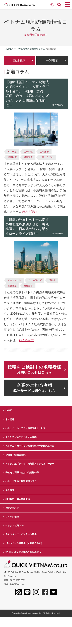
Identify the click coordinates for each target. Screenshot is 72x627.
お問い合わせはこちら (34, 369)
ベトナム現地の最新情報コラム (29, 49)
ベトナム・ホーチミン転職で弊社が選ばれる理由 (30, 446)
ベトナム (12, 152)
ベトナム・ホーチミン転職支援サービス (25, 428)
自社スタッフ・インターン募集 (21, 534)
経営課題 (12, 285)
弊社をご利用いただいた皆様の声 (22, 472)
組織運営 (28, 157)
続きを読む (29, 211)
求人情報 (10, 419)
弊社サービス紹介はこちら (34, 388)
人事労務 (28, 152)
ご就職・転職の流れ (15, 455)
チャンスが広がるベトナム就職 (21, 437)
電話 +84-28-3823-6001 (14, 580)
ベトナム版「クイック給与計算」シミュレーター (30, 463)
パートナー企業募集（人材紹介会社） (24, 543)
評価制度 (12, 157)
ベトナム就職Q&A (15, 525)
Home (8, 49)
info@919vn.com (16, 584)
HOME (9, 410)
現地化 (52, 280)
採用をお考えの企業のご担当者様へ (23, 552)
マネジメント (14, 280)
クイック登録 (12, 516)
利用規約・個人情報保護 (18, 499)
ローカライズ (35, 280)
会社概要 (10, 490)
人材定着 (44, 152)
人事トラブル (46, 157)
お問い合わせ (12, 508)
